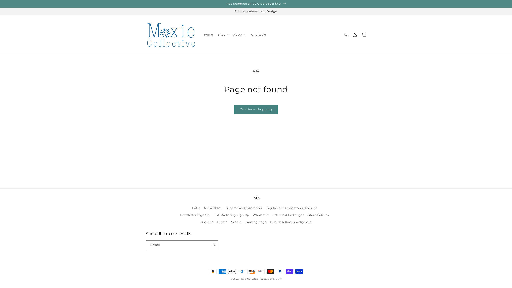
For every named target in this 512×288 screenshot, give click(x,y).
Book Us (207, 222)
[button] (223, 34)
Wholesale (260, 215)
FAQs (196, 208)
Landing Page (255, 222)
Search (236, 222)
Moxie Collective (249, 279)
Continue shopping (256, 109)
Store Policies (318, 215)
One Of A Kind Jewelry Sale (290, 222)
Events (222, 222)
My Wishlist (213, 208)
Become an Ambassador (244, 208)
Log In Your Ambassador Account (291, 208)
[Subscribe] (213, 245)
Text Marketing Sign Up (231, 215)
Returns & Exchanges (288, 215)
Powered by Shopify (270, 279)
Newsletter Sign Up (195, 215)
